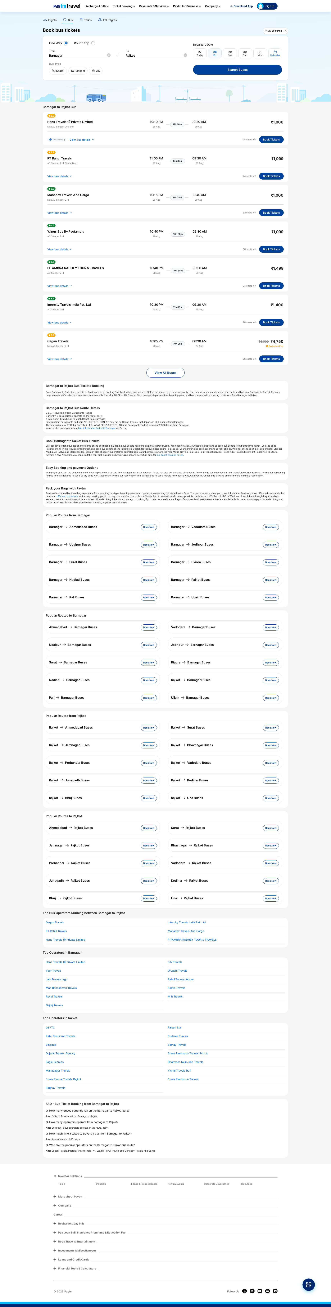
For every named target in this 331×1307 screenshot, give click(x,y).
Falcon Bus (175, 1027)
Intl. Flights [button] (110, 20)
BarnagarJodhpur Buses (192, 544)
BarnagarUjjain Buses (190, 597)
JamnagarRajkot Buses (69, 845)
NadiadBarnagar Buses (69, 680)
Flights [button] (52, 20)
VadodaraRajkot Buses (191, 863)
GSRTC (50, 1027)
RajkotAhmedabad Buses (71, 727)
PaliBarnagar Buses (66, 697)
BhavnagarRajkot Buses (192, 845)
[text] (165, 18)
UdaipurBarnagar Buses (70, 645)
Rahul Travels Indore (180, 979)
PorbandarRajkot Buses (69, 863)
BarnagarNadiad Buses (69, 580)
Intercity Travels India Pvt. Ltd (187, 922)
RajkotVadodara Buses (191, 763)
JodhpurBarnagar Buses (192, 645)
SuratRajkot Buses (188, 828)
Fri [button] (214, 55)
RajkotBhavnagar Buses (192, 745)
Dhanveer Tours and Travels (185, 1062)
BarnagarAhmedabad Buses (73, 527)
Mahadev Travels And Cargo (186, 931)
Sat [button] (230, 55)
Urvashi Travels (177, 970)
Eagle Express (55, 1062)
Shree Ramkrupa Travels (183, 1079)
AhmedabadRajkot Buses (71, 828)
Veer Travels (53, 970)
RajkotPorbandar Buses (69, 763)
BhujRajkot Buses (65, 898)
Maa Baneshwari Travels (61, 987)
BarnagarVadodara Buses (193, 527)
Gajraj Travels (54, 1005)
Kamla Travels (176, 987)
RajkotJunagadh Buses (69, 780)
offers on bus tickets (67, 496)
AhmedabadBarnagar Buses (73, 627)
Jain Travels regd (57, 979)
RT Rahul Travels (56, 931)
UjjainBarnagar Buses (190, 697)
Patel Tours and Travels (60, 1036)
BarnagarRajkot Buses (191, 580)
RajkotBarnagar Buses (191, 680)
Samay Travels (177, 1044)
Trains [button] (88, 20)
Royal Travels (54, 996)
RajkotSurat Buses (188, 727)
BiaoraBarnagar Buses (191, 662)
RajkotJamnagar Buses (69, 745)
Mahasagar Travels (58, 1070)
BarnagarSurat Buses (68, 562)
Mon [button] (260, 55)
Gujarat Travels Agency (60, 1053)
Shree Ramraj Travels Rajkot (63, 1079)
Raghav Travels (55, 1087)
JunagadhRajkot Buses (69, 880)
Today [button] (200, 55)
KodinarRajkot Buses (189, 880)
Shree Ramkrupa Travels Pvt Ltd (188, 1053)
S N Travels (175, 962)
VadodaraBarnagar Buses (193, 627)
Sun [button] (245, 55)
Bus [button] (70, 20)
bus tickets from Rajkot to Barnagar (97, 428)
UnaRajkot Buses (187, 898)
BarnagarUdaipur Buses (70, 544)
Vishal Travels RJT (179, 1070)
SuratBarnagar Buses (68, 662)
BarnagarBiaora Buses (191, 562)
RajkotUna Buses (187, 798)
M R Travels (175, 996)
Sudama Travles (178, 1036)
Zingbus (51, 1044)
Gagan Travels (55, 922)
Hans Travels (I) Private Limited (65, 939)
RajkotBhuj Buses (65, 798)
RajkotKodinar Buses (189, 780)
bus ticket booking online (169, 454)
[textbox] (79, 55)
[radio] (59, 43)
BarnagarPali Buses (66, 597)
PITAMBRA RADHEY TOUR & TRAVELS (192, 939)
